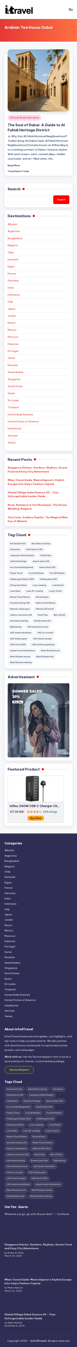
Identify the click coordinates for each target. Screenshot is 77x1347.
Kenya (11, 322)
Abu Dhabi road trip (40, 543)
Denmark (13, 259)
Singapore (14, 379)
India (11, 287)
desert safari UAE (41, 561)
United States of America (23, 421)
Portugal (13, 351)
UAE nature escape (42, 639)
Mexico (12, 330)
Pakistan (13, 344)
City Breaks (45, 555)
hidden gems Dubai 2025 (22, 579)
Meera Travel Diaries (20, 597)
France (12, 273)
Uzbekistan (14, 428)
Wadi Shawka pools (50, 650)
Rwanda (13, 365)
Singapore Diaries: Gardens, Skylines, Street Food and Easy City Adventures (37, 469)
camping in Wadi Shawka (22, 555)
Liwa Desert (58, 585)
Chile (11, 252)
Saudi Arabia (15, 372)
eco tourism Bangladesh (21, 567)
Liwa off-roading (34, 591)
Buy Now (35, 818)
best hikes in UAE (34, 549)
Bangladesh (15, 238)
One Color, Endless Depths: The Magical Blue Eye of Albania (38, 519)
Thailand (13, 407)
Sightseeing (15, 627)
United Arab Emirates (24, 117)
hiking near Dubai (18, 585)
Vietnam (13, 435)
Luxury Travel (55, 591)
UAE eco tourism (45, 632)
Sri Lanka (13, 400)
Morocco (13, 337)
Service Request (19, 1069)
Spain (11, 393)
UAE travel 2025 (18, 644)
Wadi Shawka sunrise (20, 656)
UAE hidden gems (18, 639)
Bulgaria (13, 245)
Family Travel (16, 573)
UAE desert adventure (20, 632)
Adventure (15, 549)
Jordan (12, 315)
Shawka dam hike (42, 621)
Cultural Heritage (18, 561)
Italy (10, 301)
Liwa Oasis (15, 591)
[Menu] (71, 9)
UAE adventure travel (37, 627)
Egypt (11, 266)
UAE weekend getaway (43, 644)
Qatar (11, 358)
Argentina (14, 231)
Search (14, 189)
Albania (12, 224)
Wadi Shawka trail (45, 656)
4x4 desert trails (18, 543)
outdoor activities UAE (21, 615)
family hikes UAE (47, 567)
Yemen (12, 442)
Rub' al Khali (59, 615)
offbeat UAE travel (45, 609)
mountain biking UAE (20, 603)
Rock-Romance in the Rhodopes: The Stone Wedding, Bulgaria (37, 506)
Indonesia (14, 294)
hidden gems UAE (48, 579)
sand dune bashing (19, 621)
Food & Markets (36, 573)
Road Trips (43, 615)
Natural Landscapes (20, 609)
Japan (11, 308)
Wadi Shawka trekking (21, 662)
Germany (13, 280)
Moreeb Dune (42, 597)
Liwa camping (39, 585)
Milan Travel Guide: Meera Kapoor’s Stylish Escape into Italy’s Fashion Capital (36, 481)
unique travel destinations (22, 650)
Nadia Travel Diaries (45, 603)
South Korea (15, 386)
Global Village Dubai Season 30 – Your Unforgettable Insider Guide (33, 494)
